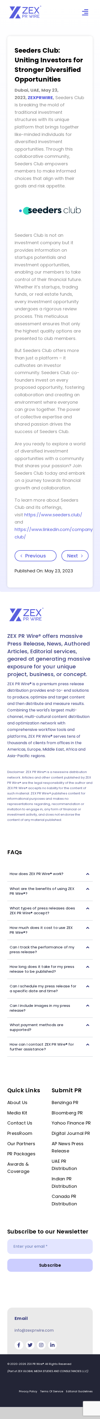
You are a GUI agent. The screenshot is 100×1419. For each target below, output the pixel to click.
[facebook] (19, 1345)
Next (72, 555)
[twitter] (30, 1345)
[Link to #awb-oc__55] (85, 12)
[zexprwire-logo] (25, 6)
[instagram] (41, 1345)
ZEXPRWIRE (40, 98)
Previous (35, 555)
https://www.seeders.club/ (53, 515)
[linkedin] (52, 1345)
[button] (50, 874)
